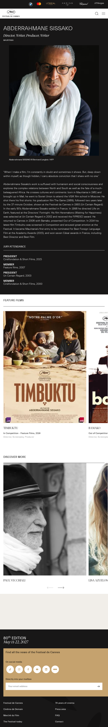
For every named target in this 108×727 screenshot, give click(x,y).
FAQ (57, 715)
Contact (59, 721)
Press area (60, 709)
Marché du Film (11, 715)
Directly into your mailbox (19, 679)
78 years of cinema (64, 703)
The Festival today (12, 721)
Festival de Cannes (13, 703)
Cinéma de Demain (13, 709)
